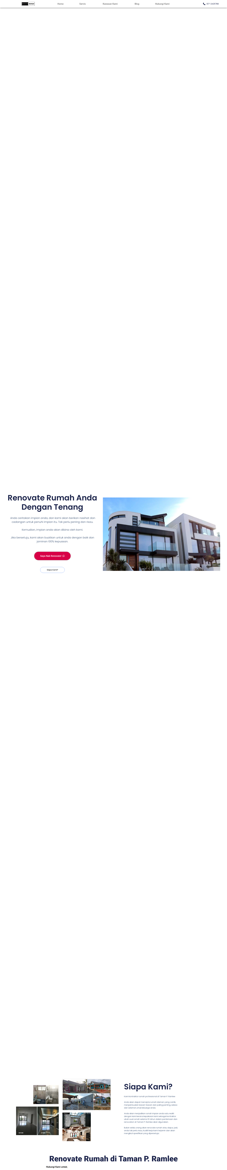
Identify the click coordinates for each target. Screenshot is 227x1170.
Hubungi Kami (162, 3)
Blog (137, 3)
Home (60, 3)
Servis (82, 3)
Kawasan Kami (110, 3)
